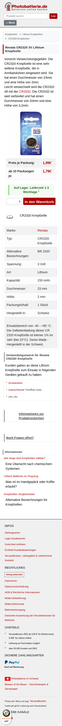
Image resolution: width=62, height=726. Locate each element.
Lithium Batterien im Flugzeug (21, 476)
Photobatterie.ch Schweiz (25, 678)
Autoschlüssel (16, 389)
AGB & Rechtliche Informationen (22, 592)
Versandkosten (38, 701)
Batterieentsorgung (15, 609)
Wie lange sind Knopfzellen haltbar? (24, 458)
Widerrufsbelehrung (15, 598)
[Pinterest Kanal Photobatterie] (11, 718)
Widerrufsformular (14, 604)
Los (53, 16)
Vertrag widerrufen (14, 574)
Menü (11, 22)
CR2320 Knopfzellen (19, 38)
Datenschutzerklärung (16, 586)
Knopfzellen (11, 34)
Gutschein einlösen (15, 544)
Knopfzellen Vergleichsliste (19, 494)
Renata (42, 230)
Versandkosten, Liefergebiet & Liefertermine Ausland (28, 558)
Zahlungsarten (12, 532)
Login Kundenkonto (15, 538)
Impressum (11, 580)
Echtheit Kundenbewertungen (20, 550)
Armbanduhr (15, 382)
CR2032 (25, 91)
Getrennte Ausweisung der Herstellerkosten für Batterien (30, 617)
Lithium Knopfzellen (32, 34)
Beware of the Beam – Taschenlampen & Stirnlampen (26, 686)
